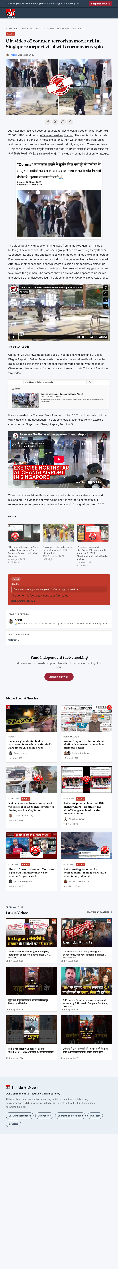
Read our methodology (23, 601)
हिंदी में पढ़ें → (13, 640)
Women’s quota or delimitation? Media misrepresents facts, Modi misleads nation (84, 744)
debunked (43, 354)
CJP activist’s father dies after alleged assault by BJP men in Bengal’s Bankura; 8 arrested (86, 1003)
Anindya (85, 753)
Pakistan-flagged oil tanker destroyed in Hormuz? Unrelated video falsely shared (84, 872)
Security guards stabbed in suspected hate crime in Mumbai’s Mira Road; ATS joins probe (30, 744)
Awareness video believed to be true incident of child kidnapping (57, 550)
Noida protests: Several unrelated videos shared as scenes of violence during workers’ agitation (31, 807)
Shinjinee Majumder (23, 881)
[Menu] (110, 13)
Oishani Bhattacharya (24, 815)
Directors (13, 1123)
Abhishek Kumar (77, 819)
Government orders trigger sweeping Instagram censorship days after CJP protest (28, 954)
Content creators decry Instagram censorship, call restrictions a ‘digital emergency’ (83, 954)
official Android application (56, 135)
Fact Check (21, 28)
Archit (14, 55)
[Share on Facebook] (48, 122)
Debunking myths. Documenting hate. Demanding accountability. (42, 3)
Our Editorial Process (19, 1115)
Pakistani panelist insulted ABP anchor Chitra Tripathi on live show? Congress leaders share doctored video (83, 808)
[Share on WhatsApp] (63, 122)
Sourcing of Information (70, 1115)
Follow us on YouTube (98, 911)
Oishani (75, 753)
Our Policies (44, 1115)
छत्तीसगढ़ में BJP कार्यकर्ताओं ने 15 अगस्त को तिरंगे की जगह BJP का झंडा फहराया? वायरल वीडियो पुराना (85, 1050)
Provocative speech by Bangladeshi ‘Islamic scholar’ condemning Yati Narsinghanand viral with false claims (92, 553)
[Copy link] (70, 122)
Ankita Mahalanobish (79, 881)
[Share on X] (55, 122)
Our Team (95, 1115)
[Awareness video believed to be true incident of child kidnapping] (58, 533)
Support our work (100, 3)
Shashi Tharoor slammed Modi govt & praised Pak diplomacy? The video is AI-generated (31, 872)
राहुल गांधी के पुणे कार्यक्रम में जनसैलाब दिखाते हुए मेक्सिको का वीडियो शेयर (28, 1002)
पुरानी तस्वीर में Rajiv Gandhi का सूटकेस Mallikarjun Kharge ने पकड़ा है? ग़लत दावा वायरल (30, 1050)
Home (9, 28)
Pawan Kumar (20, 753)
